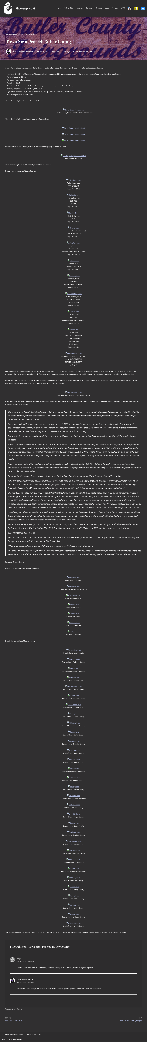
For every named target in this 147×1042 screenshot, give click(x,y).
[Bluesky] (143, 8)
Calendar (89, 8)
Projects (115, 8)
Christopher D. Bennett (22, 51)
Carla (58, 51)
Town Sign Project (87, 51)
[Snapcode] (136, 8)
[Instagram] (129, 8)
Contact (99, 8)
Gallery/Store (69, 8)
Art (53, 51)
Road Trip (73, 51)
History (65, 51)
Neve (3, 1039)
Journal (80, 8)
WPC (123, 8)
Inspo (107, 8)
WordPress (19, 1039)
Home (59, 8)
